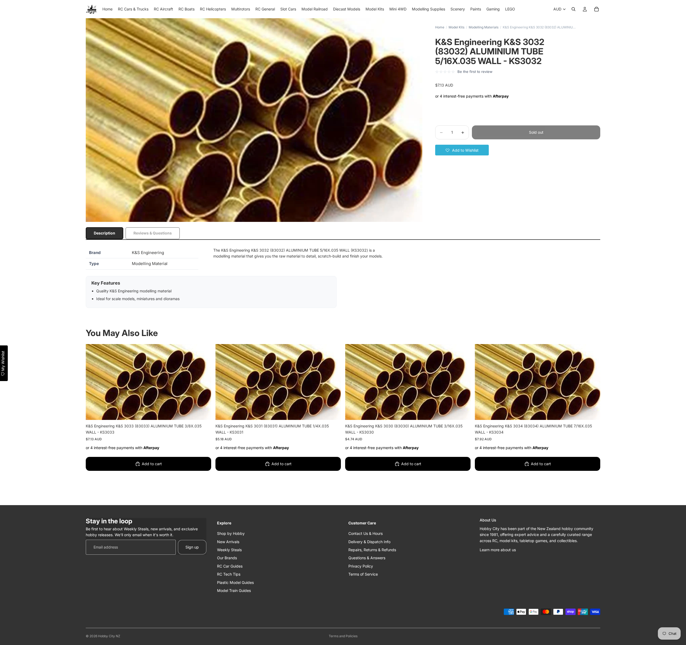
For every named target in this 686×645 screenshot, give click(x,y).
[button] (462, 150)
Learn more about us (498, 549)
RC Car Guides (230, 566)
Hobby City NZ (109, 636)
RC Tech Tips (228, 574)
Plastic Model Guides (235, 582)
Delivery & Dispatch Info (369, 541)
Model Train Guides (234, 590)
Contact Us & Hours (365, 533)
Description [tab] (104, 233)
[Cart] (596, 9)
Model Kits (456, 27)
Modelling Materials (483, 27)
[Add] (203, 411)
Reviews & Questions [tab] (152, 233)
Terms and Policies (343, 636)
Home (439, 27)
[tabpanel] (343, 277)
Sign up (192, 547)
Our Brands (227, 557)
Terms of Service (363, 574)
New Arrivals (228, 541)
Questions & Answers (366, 557)
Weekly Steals (229, 549)
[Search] (573, 9)
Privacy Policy (360, 566)
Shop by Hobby (231, 533)
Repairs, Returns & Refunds (372, 549)
